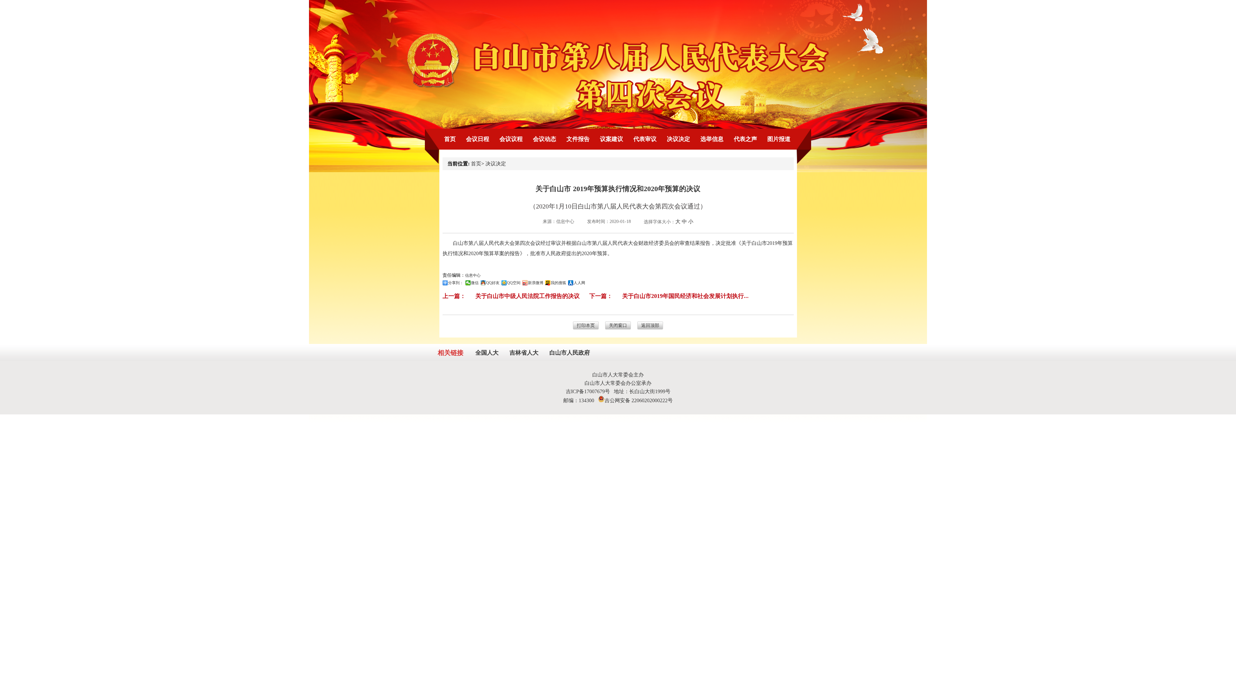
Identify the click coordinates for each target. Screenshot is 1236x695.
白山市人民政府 (569, 352)
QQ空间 (513, 283)
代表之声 (745, 139)
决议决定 (678, 139)
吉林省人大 (524, 352)
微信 (475, 283)
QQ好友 (493, 283)
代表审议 (645, 139)
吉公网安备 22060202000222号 (638, 400)
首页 (450, 139)
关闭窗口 (618, 325)
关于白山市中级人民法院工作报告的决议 (527, 296)
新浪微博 (535, 283)
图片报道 (779, 139)
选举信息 (712, 139)
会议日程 (477, 139)
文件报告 (578, 139)
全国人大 (487, 352)
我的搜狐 (558, 283)
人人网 (579, 283)
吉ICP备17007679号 (590, 391)
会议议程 (511, 139)
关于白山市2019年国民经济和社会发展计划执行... (685, 296)
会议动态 (544, 139)
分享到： (456, 283)
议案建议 (611, 139)
